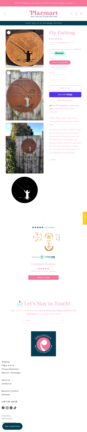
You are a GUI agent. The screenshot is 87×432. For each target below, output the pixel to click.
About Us (6, 380)
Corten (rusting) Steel (60, 62)
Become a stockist (10, 391)
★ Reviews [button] (85, 218)
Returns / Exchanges (11, 373)
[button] (4, 13)
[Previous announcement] (4, 3)
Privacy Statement (10, 369)
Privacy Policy (6, 416)
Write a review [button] (43, 278)
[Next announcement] (82, 3)
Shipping (63, 42)
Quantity (52, 72)
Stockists (6, 394)
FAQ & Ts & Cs (8, 365)
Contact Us (7, 383)
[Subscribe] (61, 320)
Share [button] (53, 160)
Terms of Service (7, 418)
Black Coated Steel (59, 68)
